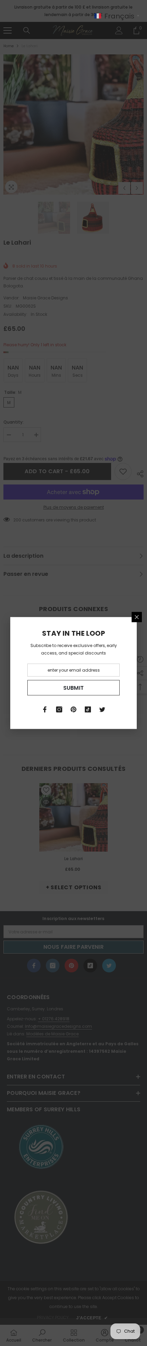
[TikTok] (88, 709)
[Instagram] (59, 709)
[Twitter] (102, 709)
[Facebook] (45, 709)
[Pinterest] (73, 709)
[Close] (137, 617)
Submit (73, 687)
